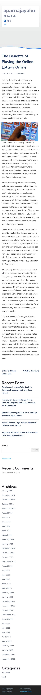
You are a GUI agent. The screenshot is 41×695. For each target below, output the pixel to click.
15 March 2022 (8, 74)
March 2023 (7, 588)
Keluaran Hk (6, 459)
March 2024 (7, 535)
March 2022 (7, 641)
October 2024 (7, 504)
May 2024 (6, 526)
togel (4, 677)
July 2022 (6, 623)
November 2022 (8, 606)
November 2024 (8, 500)
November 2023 (8, 553)
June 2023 (6, 575)
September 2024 (8, 508)
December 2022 (8, 601)
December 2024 (8, 495)
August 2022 (7, 619)
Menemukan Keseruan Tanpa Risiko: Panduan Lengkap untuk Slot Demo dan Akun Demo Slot (19, 403)
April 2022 (6, 637)
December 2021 (8, 654)
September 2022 (8, 615)
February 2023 (8, 592)
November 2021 (8, 659)
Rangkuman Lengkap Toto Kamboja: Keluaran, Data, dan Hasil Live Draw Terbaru (17, 390)
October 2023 (7, 557)
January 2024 (7, 544)
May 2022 (6, 632)
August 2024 (7, 513)
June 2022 (6, 628)
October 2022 (7, 610)
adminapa (19, 74)
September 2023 (8, 562)
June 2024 (6, 522)
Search (5, 445)
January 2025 (7, 491)
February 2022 (8, 646)
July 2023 (6, 570)
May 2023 (6, 579)
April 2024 (6, 531)
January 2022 (7, 650)
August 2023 (7, 566)
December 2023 (8, 548)
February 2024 (8, 539)
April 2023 (6, 584)
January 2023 (7, 597)
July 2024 (6, 517)
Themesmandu (26, 692)
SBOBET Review (30, 371)
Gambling (6, 672)
